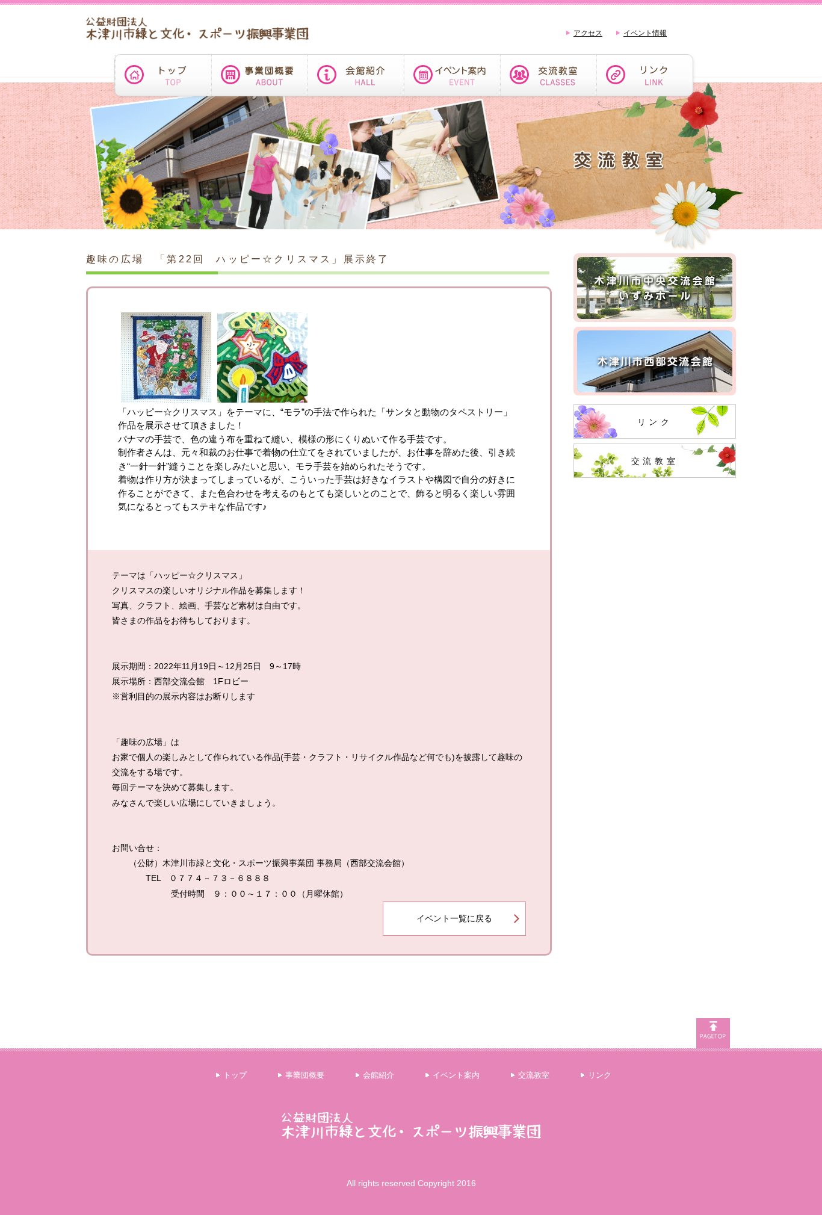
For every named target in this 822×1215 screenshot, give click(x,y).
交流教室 (654, 461)
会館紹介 (378, 1075)
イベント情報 (645, 33)
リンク (655, 422)
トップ (235, 1075)
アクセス (587, 33)
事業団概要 (304, 1075)
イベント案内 (456, 1075)
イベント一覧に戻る (454, 918)
